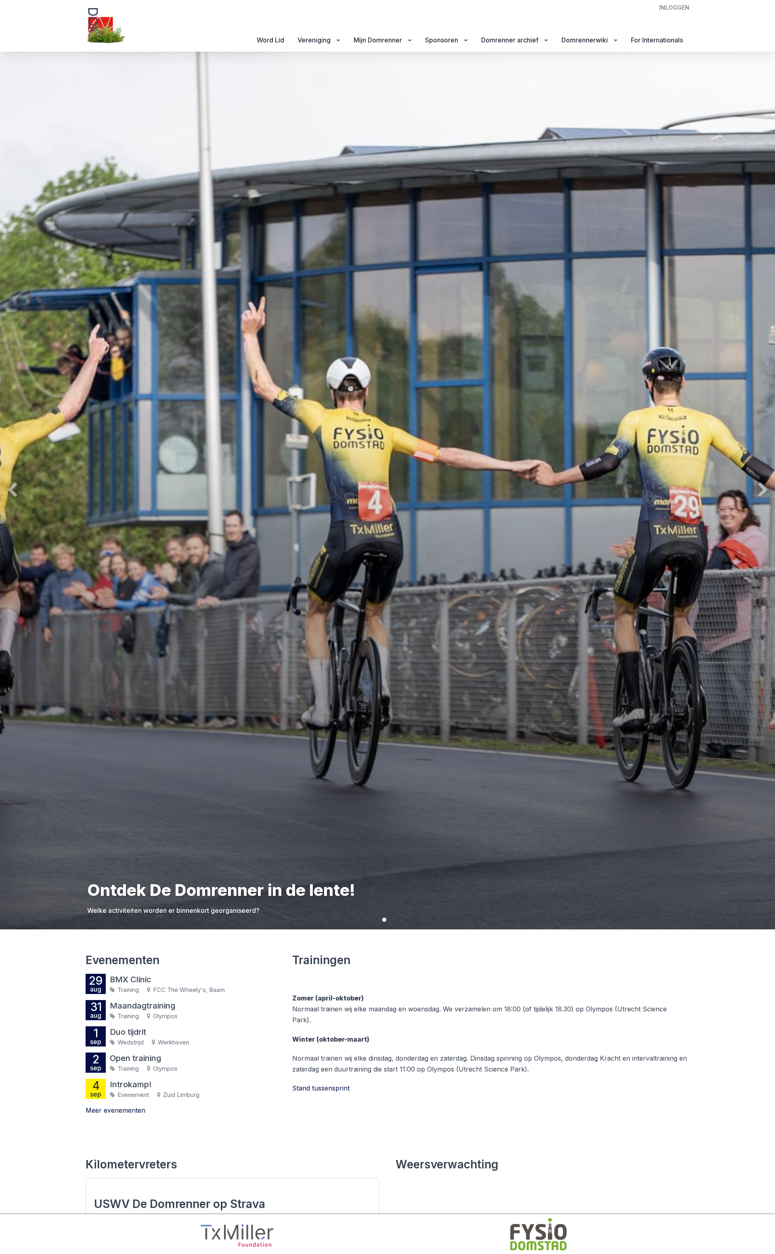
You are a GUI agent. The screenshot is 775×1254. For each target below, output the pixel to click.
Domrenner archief (509, 40)
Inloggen (674, 7)
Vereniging (314, 40)
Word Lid (270, 40)
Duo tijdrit (128, 1032)
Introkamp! (130, 1084)
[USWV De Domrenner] (106, 26)
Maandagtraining (142, 1006)
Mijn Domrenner (378, 40)
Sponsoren (441, 40)
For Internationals (657, 40)
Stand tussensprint (321, 1088)
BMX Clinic (130, 979)
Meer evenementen (115, 1110)
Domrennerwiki (584, 40)
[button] (58, 490)
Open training (135, 1058)
